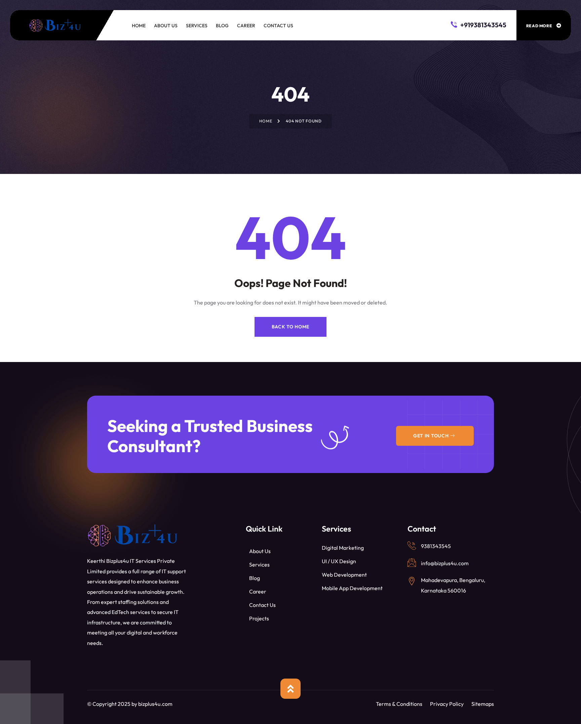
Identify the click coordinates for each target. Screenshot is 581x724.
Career (257, 591)
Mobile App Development (352, 588)
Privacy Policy (447, 703)
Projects (259, 618)
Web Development (344, 574)
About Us (260, 551)
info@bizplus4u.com (445, 563)
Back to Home (290, 327)
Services (259, 564)
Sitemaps (482, 703)
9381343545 (436, 546)
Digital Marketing (343, 547)
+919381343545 (482, 24)
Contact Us (262, 605)
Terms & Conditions (399, 703)
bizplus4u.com (155, 703)
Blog (254, 578)
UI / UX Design (339, 561)
